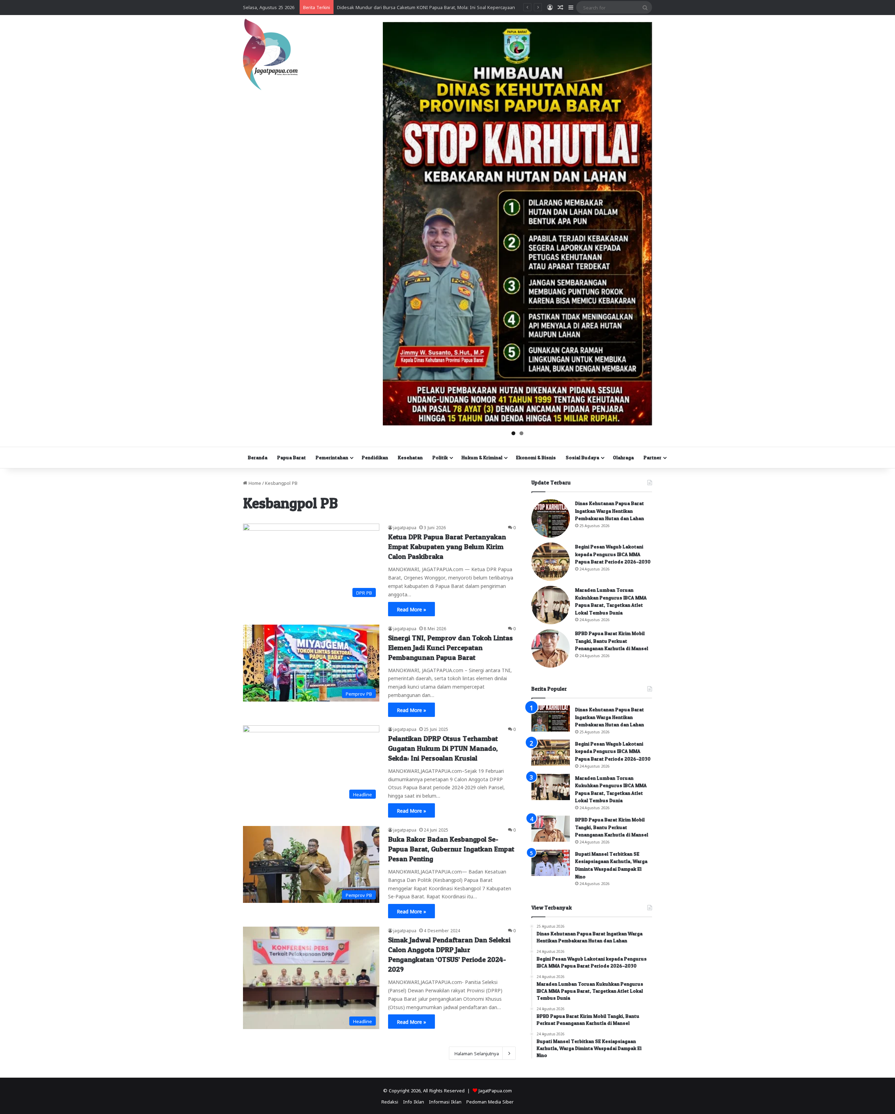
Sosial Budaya (582, 457)
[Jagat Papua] (270, 54)
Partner (652, 457)
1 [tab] (513, 433)
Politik (440, 457)
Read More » (411, 609)
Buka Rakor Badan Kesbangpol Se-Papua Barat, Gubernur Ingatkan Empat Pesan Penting (451, 849)
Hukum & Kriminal (481, 457)
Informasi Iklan (445, 1101)
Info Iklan (413, 1101)
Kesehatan (410, 457)
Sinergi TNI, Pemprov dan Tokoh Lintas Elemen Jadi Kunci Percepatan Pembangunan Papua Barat (450, 648)
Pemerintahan (332, 457)
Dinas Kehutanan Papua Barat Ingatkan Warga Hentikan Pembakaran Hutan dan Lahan (609, 510)
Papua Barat (291, 457)
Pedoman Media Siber (490, 1101)
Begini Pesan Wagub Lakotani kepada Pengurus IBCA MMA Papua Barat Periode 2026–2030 (613, 554)
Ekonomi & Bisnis (536, 457)
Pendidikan (375, 457)
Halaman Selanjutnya (476, 1053)
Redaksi (389, 1101)
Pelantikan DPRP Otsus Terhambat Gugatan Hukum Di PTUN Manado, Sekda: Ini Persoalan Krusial (443, 748)
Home (254, 482)
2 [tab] (521, 433)
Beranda (257, 457)
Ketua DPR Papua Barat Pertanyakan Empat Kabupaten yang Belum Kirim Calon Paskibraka (447, 547)
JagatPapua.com (495, 1090)
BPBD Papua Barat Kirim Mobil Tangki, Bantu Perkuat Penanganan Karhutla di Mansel (611, 640)
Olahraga (623, 457)
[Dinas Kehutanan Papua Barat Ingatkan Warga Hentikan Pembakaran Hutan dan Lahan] (550, 518)
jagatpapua (404, 527)
